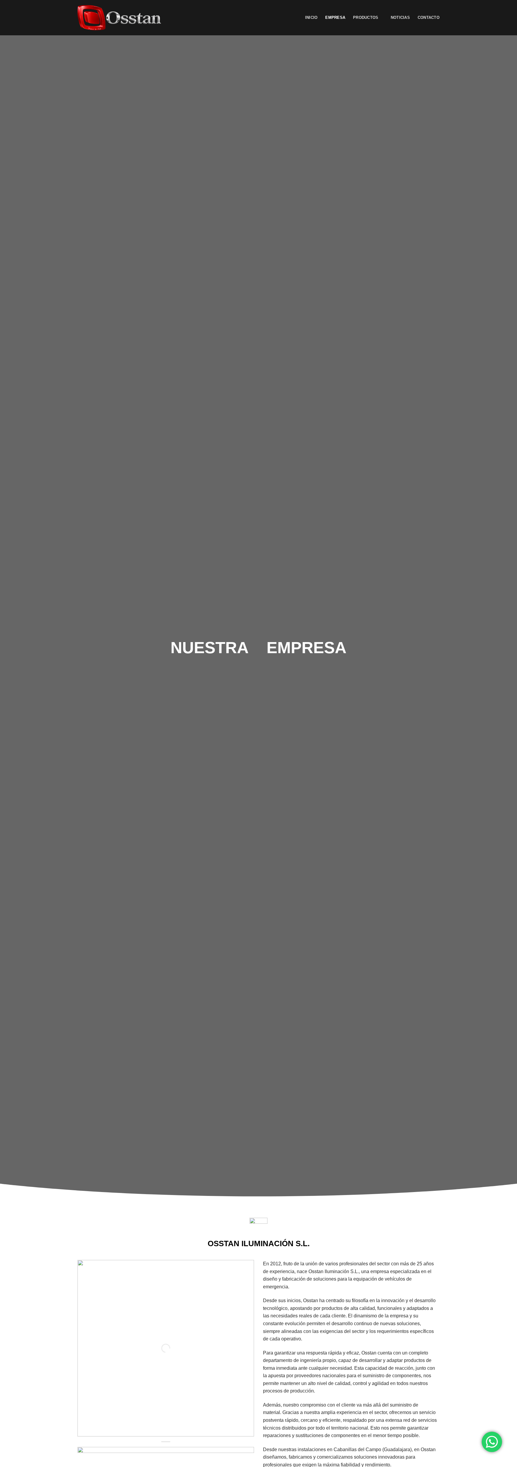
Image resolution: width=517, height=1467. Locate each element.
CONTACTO (429, 17)
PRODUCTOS (365, 17)
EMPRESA (335, 17)
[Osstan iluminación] (119, 17)
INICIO (311, 17)
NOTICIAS (400, 17)
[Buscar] (295, 17)
